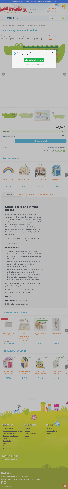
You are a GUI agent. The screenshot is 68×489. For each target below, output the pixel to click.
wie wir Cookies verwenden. (44, 54)
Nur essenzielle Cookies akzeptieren (34, 64)
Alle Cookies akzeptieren (34, 60)
